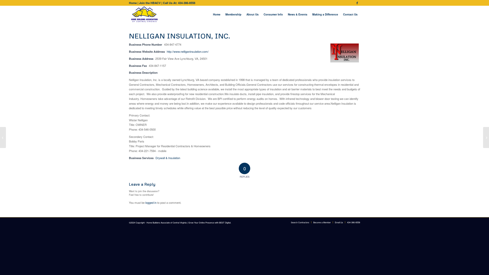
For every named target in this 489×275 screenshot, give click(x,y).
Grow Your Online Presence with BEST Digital (209, 222)
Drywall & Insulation (167, 158)
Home (133, 3)
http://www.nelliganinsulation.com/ (188, 51)
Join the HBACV (150, 3)
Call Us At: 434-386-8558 (179, 3)
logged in (150, 203)
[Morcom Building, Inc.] (3, 137)
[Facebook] (357, 3)
